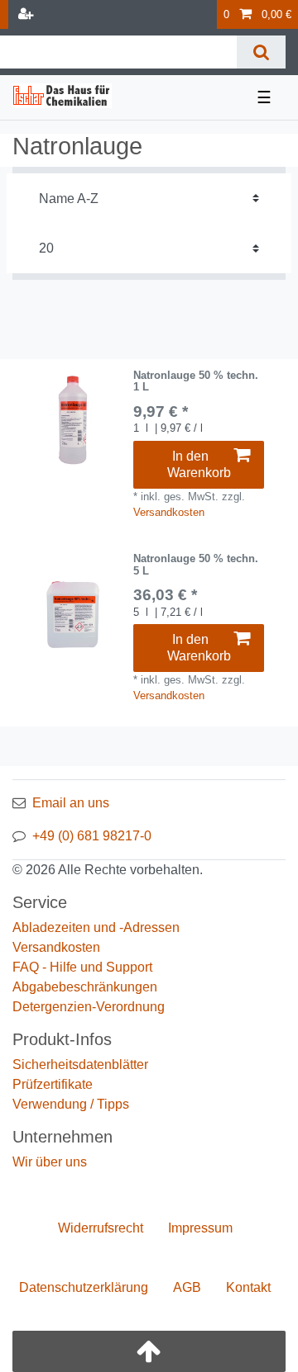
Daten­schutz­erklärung (83, 1287)
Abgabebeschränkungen (84, 987)
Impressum (200, 1228)
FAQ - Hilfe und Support (82, 967)
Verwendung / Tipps (70, 1104)
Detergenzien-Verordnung (88, 1007)
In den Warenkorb (199, 464)
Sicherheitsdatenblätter (80, 1064)
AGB (187, 1287)
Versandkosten (168, 512)
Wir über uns (49, 1162)
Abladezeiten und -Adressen (96, 927)
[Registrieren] (27, 14)
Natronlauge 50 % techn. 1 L (195, 381)
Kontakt (248, 1287)
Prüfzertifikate (52, 1084)
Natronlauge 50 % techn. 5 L (195, 564)
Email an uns (70, 803)
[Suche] (261, 52)
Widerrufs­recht (100, 1228)
